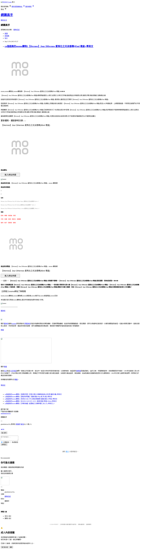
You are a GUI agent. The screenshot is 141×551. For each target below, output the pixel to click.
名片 (6, 38)
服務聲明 (88, 524)
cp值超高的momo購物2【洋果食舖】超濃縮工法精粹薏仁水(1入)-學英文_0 (29, 403)
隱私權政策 (81, 524)
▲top (2, 429)
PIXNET (56, 524)
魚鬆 (2, 330)
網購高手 (7, 15)
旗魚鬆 (78, 371)
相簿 (6, 33)
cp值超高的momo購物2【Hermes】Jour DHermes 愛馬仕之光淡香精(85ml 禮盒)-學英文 (49, 46)
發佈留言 (4, 444)
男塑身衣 (27, 323)
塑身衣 (3, 311)
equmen (14, 323)
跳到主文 (4, 20)
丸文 (5, 371)
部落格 (7, 36)
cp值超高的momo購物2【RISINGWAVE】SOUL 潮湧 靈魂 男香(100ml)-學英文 (31, 401)
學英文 (3, 385)
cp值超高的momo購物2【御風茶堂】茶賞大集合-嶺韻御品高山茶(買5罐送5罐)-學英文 (33, 394)
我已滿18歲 (5, 547)
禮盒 (16, 379)
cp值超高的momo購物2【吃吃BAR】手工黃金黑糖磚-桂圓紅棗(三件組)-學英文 (31, 399)
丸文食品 (13, 371)
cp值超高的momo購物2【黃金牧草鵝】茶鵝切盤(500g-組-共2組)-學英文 (28, 396)
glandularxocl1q (6, 413)
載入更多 (4, 433)
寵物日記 (16, 30)
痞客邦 (18, 424)
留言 (22, 424)
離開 (11, 547)
